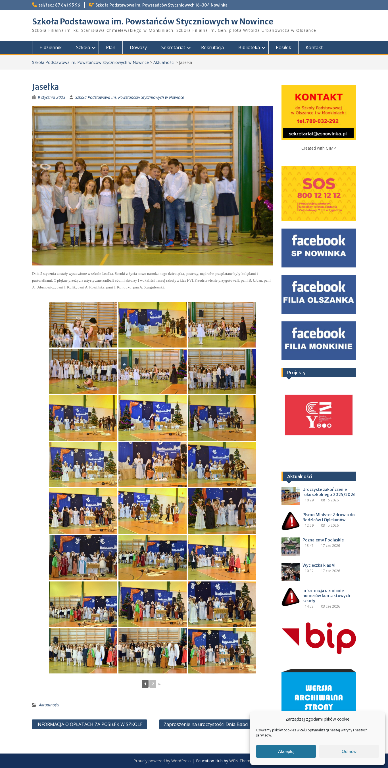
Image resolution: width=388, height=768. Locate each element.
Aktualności (163, 62)
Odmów (349, 751)
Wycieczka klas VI (319, 565)
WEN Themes (242, 760)
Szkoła (83, 47)
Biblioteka (249, 47)
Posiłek (283, 47)
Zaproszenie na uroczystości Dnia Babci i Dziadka (216, 724)
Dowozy (138, 47)
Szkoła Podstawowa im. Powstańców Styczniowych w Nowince (152, 21)
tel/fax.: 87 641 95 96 (59, 5)
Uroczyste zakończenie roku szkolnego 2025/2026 (329, 492)
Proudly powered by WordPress (162, 760)
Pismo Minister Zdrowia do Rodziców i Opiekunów (329, 517)
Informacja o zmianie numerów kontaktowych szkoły (326, 595)
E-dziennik (50, 47)
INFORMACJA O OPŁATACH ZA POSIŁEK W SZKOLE (89, 724)
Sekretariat (173, 47)
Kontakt (314, 47)
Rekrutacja (212, 47)
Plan (110, 47)
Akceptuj (286, 751)
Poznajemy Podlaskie (323, 540)
